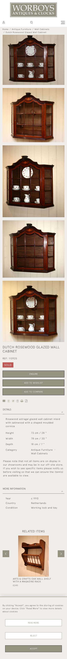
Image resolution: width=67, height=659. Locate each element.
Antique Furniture (21, 29)
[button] (31, 22)
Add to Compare (33, 392)
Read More (33, 623)
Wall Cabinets (42, 29)
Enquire (33, 374)
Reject (33, 636)
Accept (33, 649)
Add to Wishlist (33, 383)
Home (5, 29)
